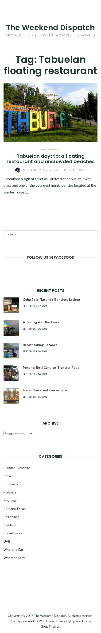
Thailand (10, 525)
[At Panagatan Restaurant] (11, 328)
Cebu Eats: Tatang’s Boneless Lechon (51, 299)
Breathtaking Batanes (40, 345)
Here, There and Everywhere (45, 390)
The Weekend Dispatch (50, 27)
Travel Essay (13, 533)
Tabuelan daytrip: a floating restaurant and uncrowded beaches (51, 159)
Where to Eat (13, 549)
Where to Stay (14, 558)
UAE (7, 541)
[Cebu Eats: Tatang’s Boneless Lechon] (11, 305)
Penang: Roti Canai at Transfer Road (51, 367)
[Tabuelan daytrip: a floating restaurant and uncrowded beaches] (50, 112)
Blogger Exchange (17, 468)
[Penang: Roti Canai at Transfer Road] (11, 373)
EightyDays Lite (76, 621)
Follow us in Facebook (50, 257)
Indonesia (11, 484)
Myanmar (10, 500)
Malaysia (10, 492)
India (7, 476)
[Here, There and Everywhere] (11, 396)
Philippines (50, 149)
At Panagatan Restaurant (43, 322)
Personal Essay (15, 509)
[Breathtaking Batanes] (11, 350)
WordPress (46, 621)
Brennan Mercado (41, 169)
